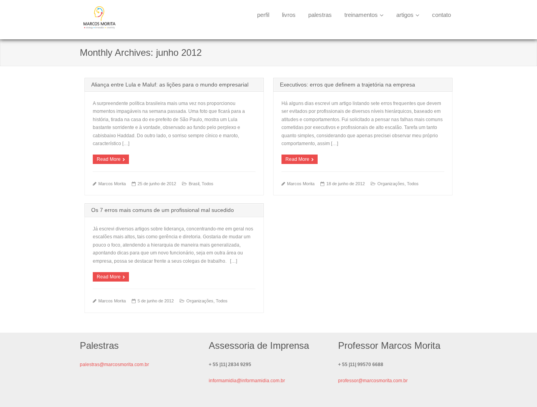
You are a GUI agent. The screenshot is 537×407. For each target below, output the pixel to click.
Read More (109, 159)
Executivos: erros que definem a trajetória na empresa (347, 84)
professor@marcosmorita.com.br (373, 380)
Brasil (194, 183)
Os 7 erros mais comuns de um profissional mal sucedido (162, 210)
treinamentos (361, 14)
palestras (320, 14)
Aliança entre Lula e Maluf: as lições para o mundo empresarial (169, 84)
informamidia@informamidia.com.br (247, 380)
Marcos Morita (112, 183)
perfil (263, 14)
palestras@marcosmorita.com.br (114, 364)
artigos (405, 14)
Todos (207, 183)
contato (441, 14)
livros (289, 14)
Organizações (391, 183)
